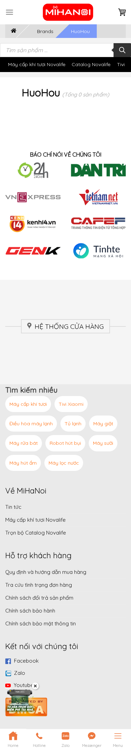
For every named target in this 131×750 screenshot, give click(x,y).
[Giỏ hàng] (122, 12)
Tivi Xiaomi (71, 404)
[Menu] (9, 12)
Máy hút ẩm (23, 463)
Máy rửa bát (23, 443)
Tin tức (13, 507)
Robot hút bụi (65, 443)
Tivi (121, 64)
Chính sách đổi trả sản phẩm (39, 597)
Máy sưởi (103, 443)
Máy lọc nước (64, 463)
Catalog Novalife (91, 64)
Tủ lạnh (73, 423)
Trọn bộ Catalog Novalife (35, 532)
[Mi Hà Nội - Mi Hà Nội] (68, 12)
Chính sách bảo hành (30, 610)
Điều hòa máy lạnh (31, 423)
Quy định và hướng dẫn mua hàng (45, 572)
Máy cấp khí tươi (28, 404)
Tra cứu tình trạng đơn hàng (38, 585)
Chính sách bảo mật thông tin (40, 623)
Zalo (19, 673)
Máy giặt (103, 423)
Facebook (26, 660)
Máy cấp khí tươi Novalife (36, 64)
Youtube (24, 685)
